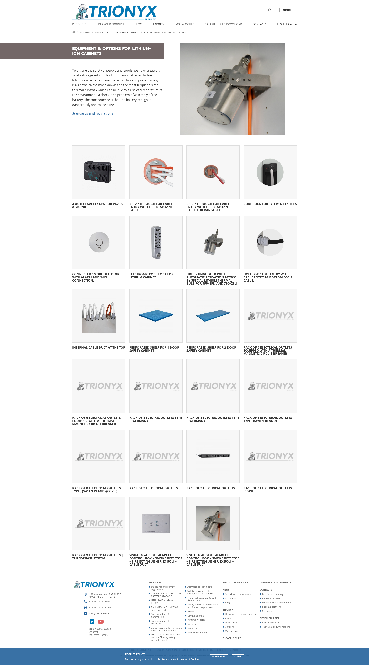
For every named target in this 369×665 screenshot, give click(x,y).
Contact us (267, 610)
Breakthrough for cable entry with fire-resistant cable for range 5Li (208, 207)
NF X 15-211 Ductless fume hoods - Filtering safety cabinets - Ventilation (165, 637)
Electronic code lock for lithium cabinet (151, 275)
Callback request (271, 598)
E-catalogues (184, 24)
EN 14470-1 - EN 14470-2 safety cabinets (164, 609)
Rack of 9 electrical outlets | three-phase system (97, 556)
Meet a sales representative (277, 602)
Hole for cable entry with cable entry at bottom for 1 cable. (268, 277)
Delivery (191, 624)
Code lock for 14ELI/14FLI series (270, 203)
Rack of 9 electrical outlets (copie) (268, 489)
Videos (190, 611)
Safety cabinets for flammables (161, 615)
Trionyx (158, 24)
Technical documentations (276, 626)
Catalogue (85, 32)
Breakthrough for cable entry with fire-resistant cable (151, 207)
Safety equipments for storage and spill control (200, 592)
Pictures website (196, 619)
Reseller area (287, 24)
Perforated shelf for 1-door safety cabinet (154, 348)
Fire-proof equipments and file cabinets (201, 599)
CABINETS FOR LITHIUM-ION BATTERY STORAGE (117, 32)
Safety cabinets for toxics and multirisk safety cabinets (166, 629)
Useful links (231, 622)
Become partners (271, 606)
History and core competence (241, 614)
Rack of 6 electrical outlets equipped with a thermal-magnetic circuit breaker (268, 350)
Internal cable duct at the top (98, 347)
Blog (227, 602)
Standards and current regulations (163, 588)
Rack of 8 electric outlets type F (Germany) (155, 419)
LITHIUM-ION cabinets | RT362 (164, 602)
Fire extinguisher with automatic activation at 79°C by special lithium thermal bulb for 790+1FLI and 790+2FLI (211, 278)
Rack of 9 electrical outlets (153, 488)
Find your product (110, 24)
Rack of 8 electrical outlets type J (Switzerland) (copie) (96, 489)
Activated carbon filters (199, 586)
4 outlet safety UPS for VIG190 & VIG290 (97, 205)
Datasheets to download (223, 24)
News (138, 24)
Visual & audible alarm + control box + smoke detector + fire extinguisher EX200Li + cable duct (213, 559)
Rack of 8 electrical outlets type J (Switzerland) (268, 419)
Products (79, 24)
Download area (195, 615)
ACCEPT (238, 656)
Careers (229, 626)
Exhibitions (231, 598)
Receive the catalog (197, 632)
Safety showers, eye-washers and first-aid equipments (203, 606)
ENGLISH (287, 10)
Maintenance (194, 628)
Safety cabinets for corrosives (161, 622)
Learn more (219, 656)
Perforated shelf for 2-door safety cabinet (211, 348)
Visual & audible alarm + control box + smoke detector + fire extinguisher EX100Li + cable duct (156, 559)
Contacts (260, 24)
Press (228, 618)
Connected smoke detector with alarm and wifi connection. (95, 277)
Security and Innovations (238, 594)
